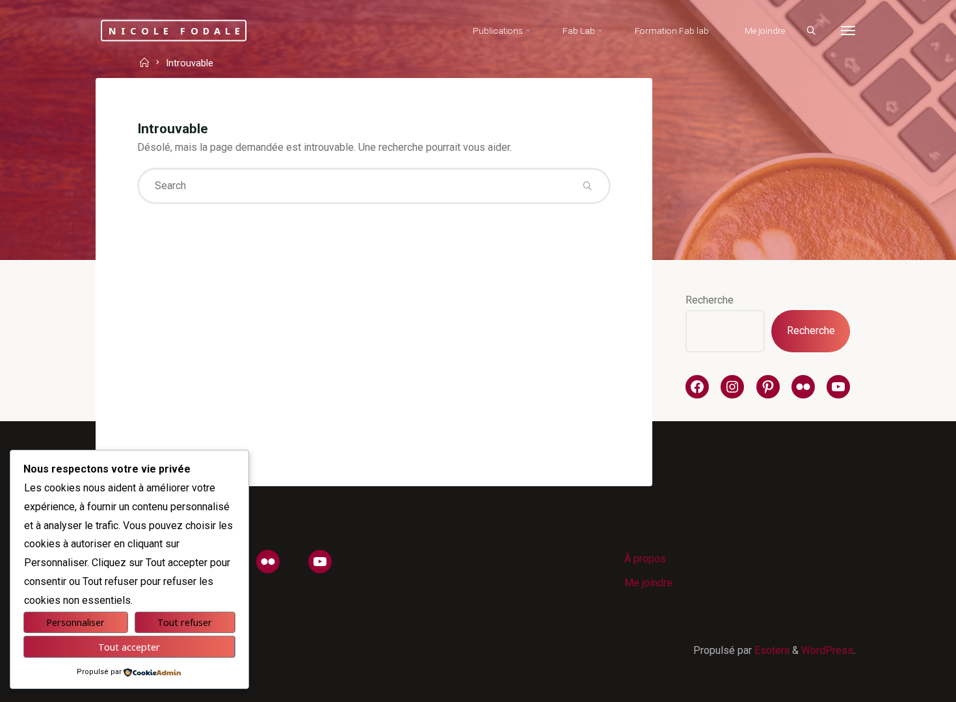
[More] (848, 30)
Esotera (771, 650)
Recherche (709, 300)
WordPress (827, 650)
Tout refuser (184, 622)
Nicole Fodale (177, 30)
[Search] (811, 31)
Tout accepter (129, 647)
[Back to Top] (905, 684)
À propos (645, 558)
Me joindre (648, 583)
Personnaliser (75, 622)
